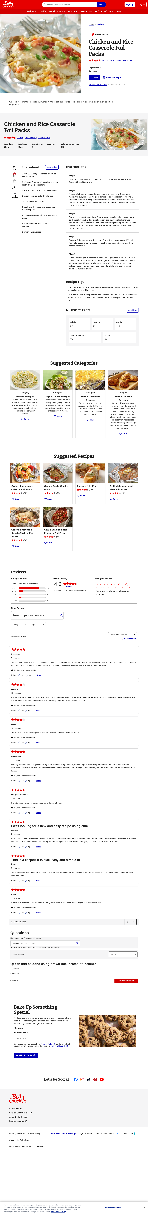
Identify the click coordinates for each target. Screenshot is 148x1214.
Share (14, 189)
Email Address (21, 1032)
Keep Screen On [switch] (14, 196)
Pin (14, 176)
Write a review (115, 60)
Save (96, 77)
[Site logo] (19, 1099)
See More (132, 310)
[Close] (144, 1207)
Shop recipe (52, 167)
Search (102, 4)
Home (91, 24)
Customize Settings (113, 1207)
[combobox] (71, 4)
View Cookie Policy (58, 1212)
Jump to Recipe (113, 77)
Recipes (100, 24)
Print (14, 183)
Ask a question (129, 60)
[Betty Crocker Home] (8, 4)
